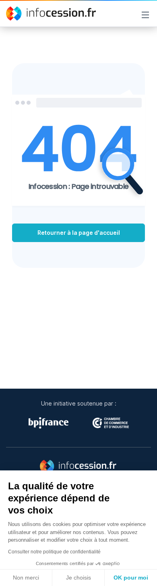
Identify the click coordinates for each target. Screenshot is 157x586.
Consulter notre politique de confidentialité (54, 552)
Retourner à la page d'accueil (78, 232)
